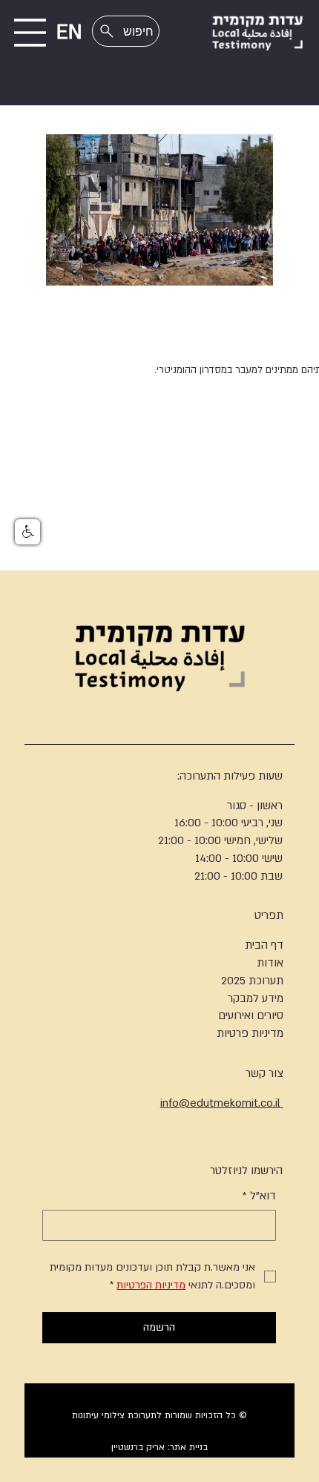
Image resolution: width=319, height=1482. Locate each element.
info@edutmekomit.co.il (221, 1103)
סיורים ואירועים (250, 1015)
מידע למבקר (255, 998)
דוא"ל (259, 1195)
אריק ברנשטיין (138, 1447)
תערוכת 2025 (252, 980)
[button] (27, 531)
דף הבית (264, 945)
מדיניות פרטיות (250, 1033)
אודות (270, 962)
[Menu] (30, 32)
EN (69, 32)
